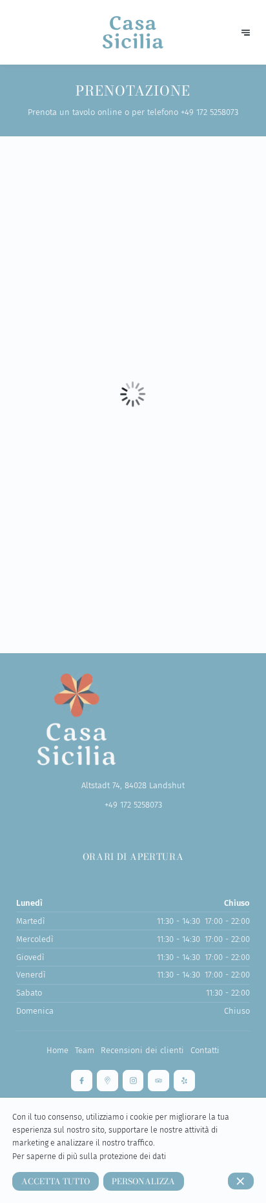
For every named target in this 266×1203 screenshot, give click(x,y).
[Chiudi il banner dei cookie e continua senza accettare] (241, 1181)
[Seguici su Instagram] (133, 1080)
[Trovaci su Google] (107, 1080)
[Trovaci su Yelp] (184, 1080)
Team (84, 1050)
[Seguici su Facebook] (81, 1080)
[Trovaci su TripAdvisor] (158, 1080)
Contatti (205, 1050)
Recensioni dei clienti (142, 1050)
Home (57, 1050)
